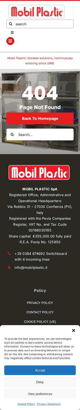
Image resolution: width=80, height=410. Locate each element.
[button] (73, 330)
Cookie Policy (26, 403)
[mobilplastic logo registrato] (36, 5)
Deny (40, 382)
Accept (40, 370)
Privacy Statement (48, 403)
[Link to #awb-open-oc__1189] (10, 41)
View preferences (40, 394)
